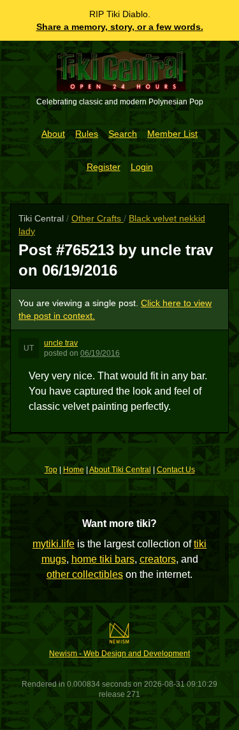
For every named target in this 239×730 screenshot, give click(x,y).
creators (158, 559)
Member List (172, 134)
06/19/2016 (100, 353)
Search (122, 134)
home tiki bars (102, 559)
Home (73, 469)
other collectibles (85, 574)
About (53, 134)
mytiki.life (54, 543)
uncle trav (61, 343)
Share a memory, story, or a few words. (119, 27)
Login (142, 167)
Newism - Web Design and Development (119, 653)
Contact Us (176, 469)
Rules (86, 134)
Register (103, 167)
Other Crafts (97, 218)
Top (51, 469)
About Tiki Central (120, 469)
